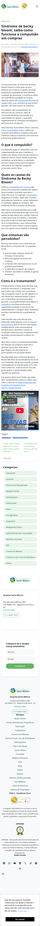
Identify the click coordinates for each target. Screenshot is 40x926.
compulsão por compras (20, 187)
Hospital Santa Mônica (29, 47)
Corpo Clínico (20, 750)
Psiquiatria (5, 21)
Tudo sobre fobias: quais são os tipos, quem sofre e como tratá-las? (11, 447)
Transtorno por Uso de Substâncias (20, 738)
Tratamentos (20, 730)
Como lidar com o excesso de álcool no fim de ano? (30, 447)
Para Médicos (20, 782)
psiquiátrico (6, 304)
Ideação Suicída (12, 491)
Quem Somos (20, 718)
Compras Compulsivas (20, 438)
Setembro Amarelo (14, 539)
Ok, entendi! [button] (20, 919)
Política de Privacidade (20, 789)
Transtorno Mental (14, 551)
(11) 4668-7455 (11, 615)
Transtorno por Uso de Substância (20, 557)
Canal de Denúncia (20, 785)
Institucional (11, 503)
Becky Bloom (6, 438)
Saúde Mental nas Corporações (19, 533)
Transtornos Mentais (20, 734)
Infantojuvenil (12, 497)
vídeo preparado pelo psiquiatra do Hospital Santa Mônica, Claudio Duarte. (18, 385)
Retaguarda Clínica (14, 527)
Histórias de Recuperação (17, 485)
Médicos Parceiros (20, 758)
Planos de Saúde (20, 746)
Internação (20, 726)
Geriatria (9, 479)
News (8, 509)
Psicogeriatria (12, 515)
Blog (20, 766)
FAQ (20, 762)
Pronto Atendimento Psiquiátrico (20, 722)
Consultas (20, 754)
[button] (37, 5)
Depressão (10, 473)
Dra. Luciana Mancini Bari (13, 130)
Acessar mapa (9, 610)
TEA (7, 545)
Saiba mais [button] (22, 911)
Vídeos (9, 563)
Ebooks (20, 774)
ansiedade (32, 195)
